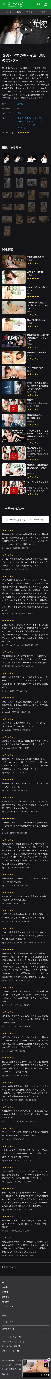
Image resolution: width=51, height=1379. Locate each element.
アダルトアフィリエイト (12, 1341)
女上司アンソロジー (35, 448)
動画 (19, 12)
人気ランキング (8, 1306)
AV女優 (29, 12)
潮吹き (20, 121)
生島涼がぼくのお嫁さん (37, 352)
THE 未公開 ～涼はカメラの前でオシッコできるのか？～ (37, 305)
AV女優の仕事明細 (35, 272)
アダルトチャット (9, 1351)
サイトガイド (7, 1322)
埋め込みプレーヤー (14, 1267)
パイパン (29, 121)
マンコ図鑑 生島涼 (35, 367)
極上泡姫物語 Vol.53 (36, 320)
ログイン (29, 519)
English (5, 1374)
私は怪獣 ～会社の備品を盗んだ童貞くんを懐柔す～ (38, 468)
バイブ (20, 124)
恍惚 (19, 113)
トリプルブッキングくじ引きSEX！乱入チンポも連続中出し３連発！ (37, 433)
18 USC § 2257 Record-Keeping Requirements (21, 1365)
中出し (42, 118)
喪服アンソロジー (34, 400)
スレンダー (22, 128)
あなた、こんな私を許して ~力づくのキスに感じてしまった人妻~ (37, 386)
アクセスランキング (10, 1337)
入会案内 (41, 12)
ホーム (8, 12)
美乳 (35, 118)
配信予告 (5, 1301)
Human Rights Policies (11, 1369)
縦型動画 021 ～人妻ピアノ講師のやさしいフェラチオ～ (38, 338)
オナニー (39, 121)
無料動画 (5, 1297)
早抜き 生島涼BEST (35, 257)
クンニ (36, 124)
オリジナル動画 (24, 118)
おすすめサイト (8, 1329)
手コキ (28, 124)
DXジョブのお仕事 (9, 1346)
